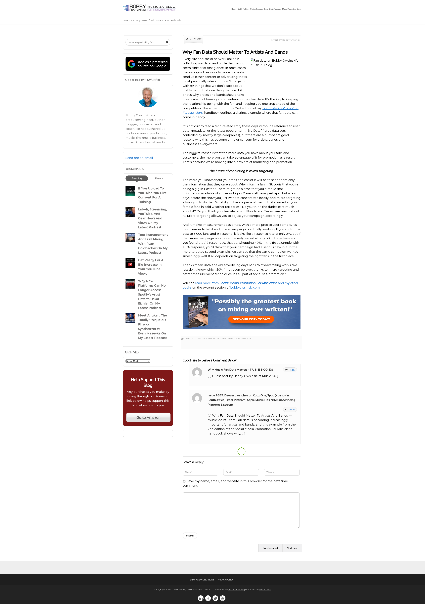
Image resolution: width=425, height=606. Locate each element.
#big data (191, 338)
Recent (159, 178)
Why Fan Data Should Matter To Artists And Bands (235, 52)
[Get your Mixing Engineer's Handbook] (241, 328)
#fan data (202, 338)
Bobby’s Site (243, 9)
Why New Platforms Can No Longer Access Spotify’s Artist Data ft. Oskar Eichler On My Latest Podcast (152, 294)
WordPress (265, 589)
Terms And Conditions (201, 579)
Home (233, 9)
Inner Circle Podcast (272, 9)
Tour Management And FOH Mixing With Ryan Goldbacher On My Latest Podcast (153, 244)
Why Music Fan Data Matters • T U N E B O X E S (240, 369)
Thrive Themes (236, 589)
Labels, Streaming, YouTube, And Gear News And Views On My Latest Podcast (152, 218)
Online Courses (256, 9)
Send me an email (139, 158)
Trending (137, 178)
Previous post (270, 548)
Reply (290, 369)
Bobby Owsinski (291, 40)
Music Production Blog (291, 9)
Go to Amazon (148, 417)
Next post (292, 548)
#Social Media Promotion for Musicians (229, 338)
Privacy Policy (225, 579)
